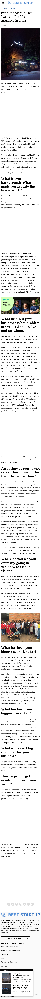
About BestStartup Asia (9, 946)
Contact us (4, 954)
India (3, 8)
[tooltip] (8, 904)
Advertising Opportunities (10, 950)
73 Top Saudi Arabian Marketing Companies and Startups (21, 975)
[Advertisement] (20, 116)
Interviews (10, 8)
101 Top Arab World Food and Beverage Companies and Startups (22, 987)
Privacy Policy (6, 958)
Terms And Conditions (9, 962)
